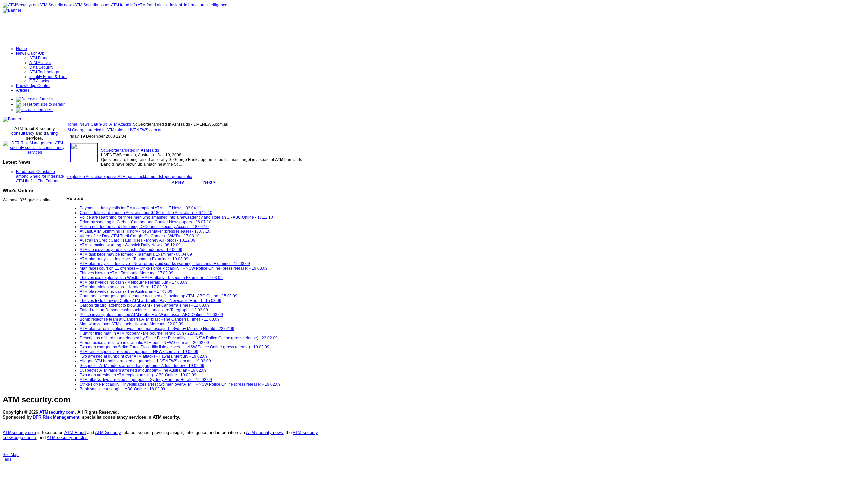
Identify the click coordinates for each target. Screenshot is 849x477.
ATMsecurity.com (57, 412)
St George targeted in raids (130, 150)
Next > (209, 182)
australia (184, 176)
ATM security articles (67, 437)
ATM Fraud (75, 432)
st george (168, 176)
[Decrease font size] (35, 99)
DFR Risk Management (56, 417)
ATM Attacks (120, 124)
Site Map (11, 454)
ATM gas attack (131, 176)
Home (71, 124)
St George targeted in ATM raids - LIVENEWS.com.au (115, 130)
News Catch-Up (93, 124)
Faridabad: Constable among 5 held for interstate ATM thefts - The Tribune (40, 176)
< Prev (178, 182)
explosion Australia (84, 176)
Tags (7, 459)
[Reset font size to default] (40, 104)
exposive (109, 176)
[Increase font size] (34, 109)
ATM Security (108, 432)
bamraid (152, 176)
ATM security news (264, 432)
